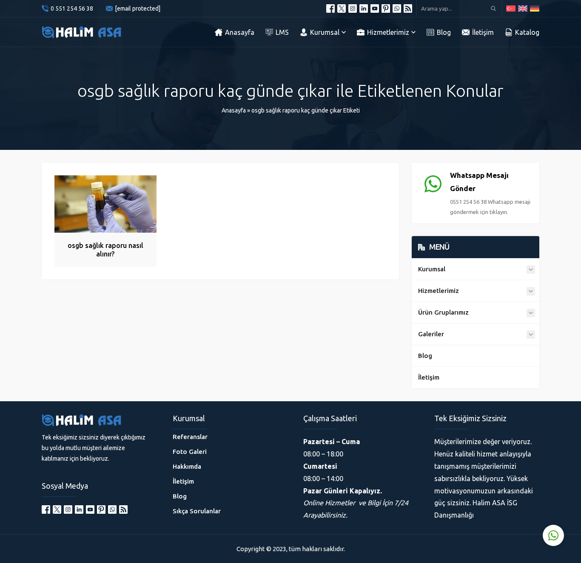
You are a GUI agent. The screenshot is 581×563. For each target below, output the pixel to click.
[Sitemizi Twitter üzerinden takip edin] (341, 8)
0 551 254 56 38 (72, 8)
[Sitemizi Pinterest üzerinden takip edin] (386, 8)
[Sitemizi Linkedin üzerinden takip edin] (363, 8)
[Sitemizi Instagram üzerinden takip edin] (352, 8)
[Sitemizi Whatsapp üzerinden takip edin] (397, 8)
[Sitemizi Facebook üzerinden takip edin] (330, 8)
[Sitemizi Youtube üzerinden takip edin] (374, 8)
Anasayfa (234, 110)
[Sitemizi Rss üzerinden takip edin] (408, 8)
